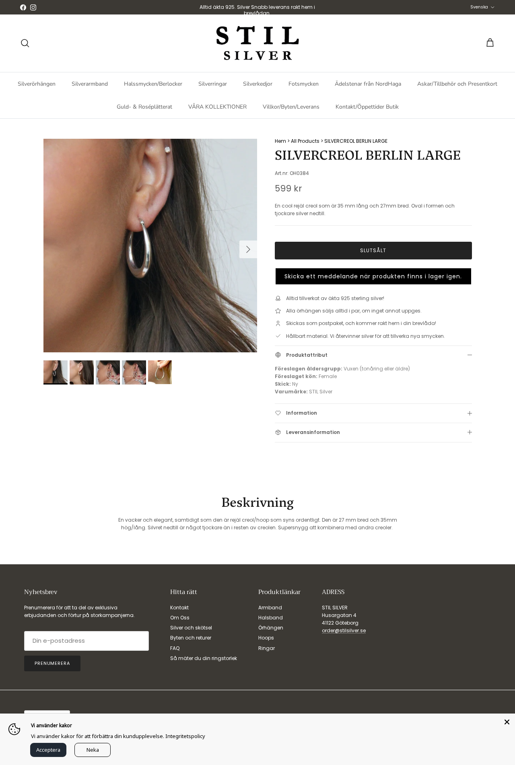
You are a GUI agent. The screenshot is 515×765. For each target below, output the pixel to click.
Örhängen (270, 627)
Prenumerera (52, 663)
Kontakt (179, 607)
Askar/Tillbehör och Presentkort (457, 84)
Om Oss (180, 617)
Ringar (266, 648)
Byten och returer (190, 637)
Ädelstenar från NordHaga (368, 84)
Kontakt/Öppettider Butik (367, 107)
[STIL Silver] (257, 43)
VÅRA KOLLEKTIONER (217, 107)
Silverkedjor (257, 84)
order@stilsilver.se (344, 630)
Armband (270, 607)
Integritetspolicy (185, 736)
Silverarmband (90, 84)
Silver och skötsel (191, 627)
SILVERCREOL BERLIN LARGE (355, 141)
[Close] (507, 722)
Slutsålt (373, 250)
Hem (280, 141)
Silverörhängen (37, 84)
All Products (305, 141)
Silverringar (212, 84)
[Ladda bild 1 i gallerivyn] (150, 245)
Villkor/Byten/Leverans (291, 107)
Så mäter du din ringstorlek (203, 658)
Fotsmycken (303, 84)
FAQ (174, 648)
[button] (373, 276)
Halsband (270, 617)
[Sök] (25, 43)
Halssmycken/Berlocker (153, 84)
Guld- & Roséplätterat (144, 107)
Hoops (266, 637)
